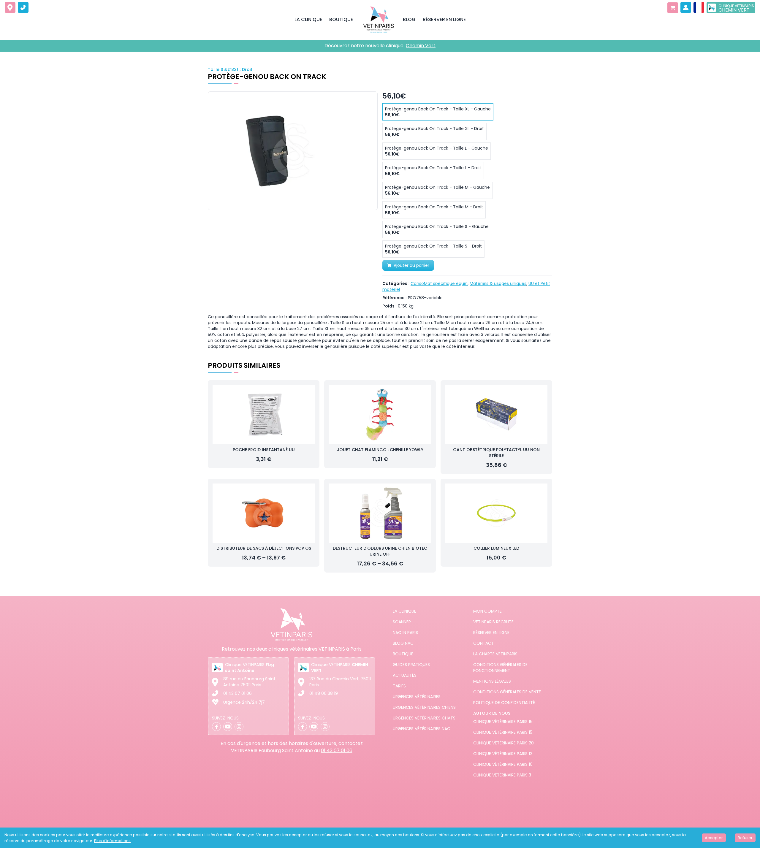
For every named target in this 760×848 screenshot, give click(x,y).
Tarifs (399, 686)
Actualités (405, 675)
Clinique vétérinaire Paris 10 (503, 764)
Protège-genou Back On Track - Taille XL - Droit (434, 131)
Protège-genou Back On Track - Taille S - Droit (433, 249)
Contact (483, 643)
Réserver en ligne (491, 632)
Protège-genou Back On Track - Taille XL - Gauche (438, 112)
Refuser (745, 838)
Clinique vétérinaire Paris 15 (502, 732)
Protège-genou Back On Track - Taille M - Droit (434, 210)
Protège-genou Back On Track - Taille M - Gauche (437, 190)
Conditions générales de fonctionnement (500, 667)
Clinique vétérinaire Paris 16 (503, 722)
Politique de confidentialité (504, 703)
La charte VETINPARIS (495, 654)
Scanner (402, 622)
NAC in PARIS (405, 632)
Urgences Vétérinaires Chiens (424, 707)
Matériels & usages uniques (498, 283)
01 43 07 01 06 (237, 693)
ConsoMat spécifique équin (439, 283)
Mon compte (487, 611)
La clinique (404, 611)
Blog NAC (403, 643)
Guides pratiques (411, 665)
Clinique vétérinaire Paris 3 (502, 775)
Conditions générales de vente (507, 692)
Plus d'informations (112, 841)
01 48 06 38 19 (323, 693)
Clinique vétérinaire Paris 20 (503, 743)
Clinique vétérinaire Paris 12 (502, 754)
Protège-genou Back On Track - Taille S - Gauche (437, 229)
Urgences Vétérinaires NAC (421, 729)
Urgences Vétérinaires (417, 697)
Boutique (403, 654)
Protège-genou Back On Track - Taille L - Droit (433, 171)
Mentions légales (492, 681)
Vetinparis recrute (493, 622)
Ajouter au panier (411, 265)
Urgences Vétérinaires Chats (424, 718)
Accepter (714, 838)
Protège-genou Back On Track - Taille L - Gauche (436, 151)
